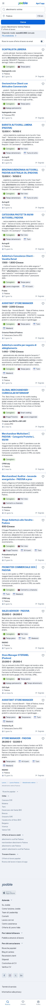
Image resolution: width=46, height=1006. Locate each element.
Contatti (5, 916)
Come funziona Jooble (11, 909)
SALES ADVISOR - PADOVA (15, 611)
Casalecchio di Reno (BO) (11, 820)
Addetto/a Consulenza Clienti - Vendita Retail (18, 257)
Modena (5, 803)
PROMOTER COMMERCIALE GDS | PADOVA (19, 568)
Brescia (4, 813)
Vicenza (5, 827)
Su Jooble (6, 905)
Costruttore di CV (9, 963)
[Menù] (3, 3)
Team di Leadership (10, 912)
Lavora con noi (8, 920)
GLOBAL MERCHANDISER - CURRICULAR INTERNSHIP (15, 391)
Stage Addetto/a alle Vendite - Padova (18, 521)
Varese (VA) (6, 830)
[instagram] (10, 975)
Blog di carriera (8, 952)
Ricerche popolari (9, 792)
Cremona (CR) (7, 800)
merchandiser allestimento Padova (15, 842)
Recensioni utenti (9, 956)
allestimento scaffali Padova (12, 839)
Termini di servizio (9, 987)
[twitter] (15, 975)
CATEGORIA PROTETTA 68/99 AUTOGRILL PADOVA (17, 216)
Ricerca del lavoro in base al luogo (14, 862)
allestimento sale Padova (11, 846)
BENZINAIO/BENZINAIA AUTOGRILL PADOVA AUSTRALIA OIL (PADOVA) (20, 171)
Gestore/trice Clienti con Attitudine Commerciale (15, 85)
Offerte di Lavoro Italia (11, 927)
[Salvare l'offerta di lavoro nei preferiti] (43, 49)
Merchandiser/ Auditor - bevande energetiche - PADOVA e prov (19, 477)
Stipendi (5, 959)
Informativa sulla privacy (11, 992)
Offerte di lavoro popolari (11, 858)
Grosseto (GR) (7, 817)
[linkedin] (21, 975)
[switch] (42, 41)
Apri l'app (40, 3)
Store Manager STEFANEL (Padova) (15, 656)
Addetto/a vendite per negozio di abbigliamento (19, 346)
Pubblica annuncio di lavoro (13, 938)
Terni (4, 807)
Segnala (41, 76)
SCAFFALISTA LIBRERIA (14, 49)
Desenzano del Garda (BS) (12, 810)
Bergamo (5, 823)
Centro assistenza (9, 924)
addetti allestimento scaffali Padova (15, 849)
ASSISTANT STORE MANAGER (17, 303)
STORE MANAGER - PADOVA (16, 738)
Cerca (23, 22)
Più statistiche (8, 36)
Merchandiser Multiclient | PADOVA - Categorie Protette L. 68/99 (18, 436)
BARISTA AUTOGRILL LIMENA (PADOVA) (17, 126)
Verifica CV (6, 967)
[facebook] (4, 975)
